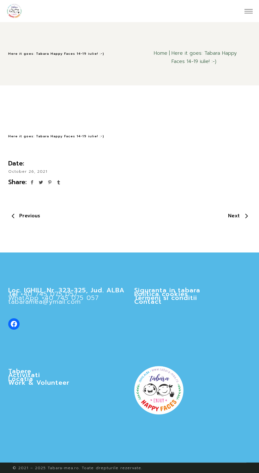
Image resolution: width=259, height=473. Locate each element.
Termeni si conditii (165, 297)
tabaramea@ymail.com (44, 301)
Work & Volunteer (38, 382)
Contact (148, 301)
